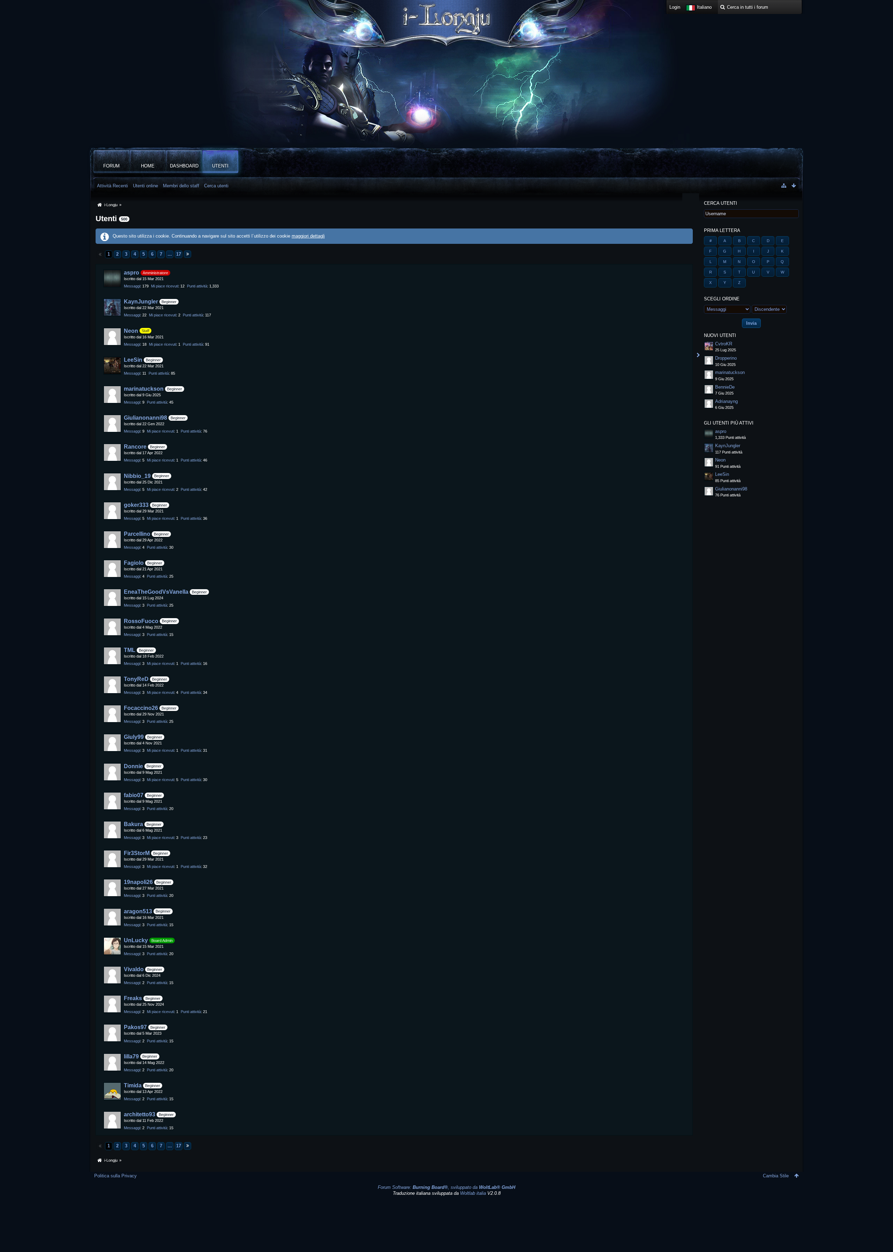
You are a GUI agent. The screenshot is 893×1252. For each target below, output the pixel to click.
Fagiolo (134, 563)
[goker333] (112, 511)
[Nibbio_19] (112, 482)
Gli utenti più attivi (728, 423)
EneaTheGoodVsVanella (156, 592)
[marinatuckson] (112, 394)
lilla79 (131, 1056)
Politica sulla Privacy (115, 1175)
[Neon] (112, 337)
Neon (131, 331)
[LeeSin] (112, 366)
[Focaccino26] (112, 714)
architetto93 (139, 1114)
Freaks (133, 998)
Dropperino (726, 358)
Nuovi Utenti (720, 335)
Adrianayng (726, 401)
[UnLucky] (112, 946)
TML (129, 650)
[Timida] (112, 1091)
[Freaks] (112, 1004)
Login (674, 7)
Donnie (133, 766)
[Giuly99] (112, 743)
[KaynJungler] (112, 307)
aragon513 (138, 911)
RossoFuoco (141, 621)
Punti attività (197, 286)
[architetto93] (112, 1120)
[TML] (112, 656)
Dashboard (184, 165)
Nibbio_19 (137, 476)
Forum (111, 165)
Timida (133, 1085)
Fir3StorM (137, 853)
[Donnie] (112, 772)
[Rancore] (112, 452)
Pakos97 (135, 1027)
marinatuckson (144, 389)
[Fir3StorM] (112, 859)
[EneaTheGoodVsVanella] (112, 597)
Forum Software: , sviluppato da (446, 1187)
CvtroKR (723, 343)
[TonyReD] (112, 685)
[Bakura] (112, 830)
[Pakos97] (112, 1033)
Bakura (133, 824)
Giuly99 (134, 737)
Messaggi (132, 286)
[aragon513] (112, 917)
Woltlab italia (473, 1193)
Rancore (135, 447)
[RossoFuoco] (112, 627)
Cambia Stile (776, 1175)
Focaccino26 (141, 708)
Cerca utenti (720, 203)
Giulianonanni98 (145, 418)
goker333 (136, 505)
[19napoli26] (112, 888)
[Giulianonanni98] (112, 423)
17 (178, 254)
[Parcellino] (112, 540)
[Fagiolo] (112, 569)
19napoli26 (138, 882)
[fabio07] (112, 801)
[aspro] (112, 278)
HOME (148, 165)
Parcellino (137, 534)
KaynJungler (141, 302)
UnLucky (136, 940)
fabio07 (133, 795)
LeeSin (133, 360)
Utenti (220, 165)
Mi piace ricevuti (164, 286)
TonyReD (136, 679)
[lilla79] (112, 1062)
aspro (131, 273)
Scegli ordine (722, 298)
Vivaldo (134, 969)
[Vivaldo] (112, 975)
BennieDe (725, 387)
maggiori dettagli (308, 236)
